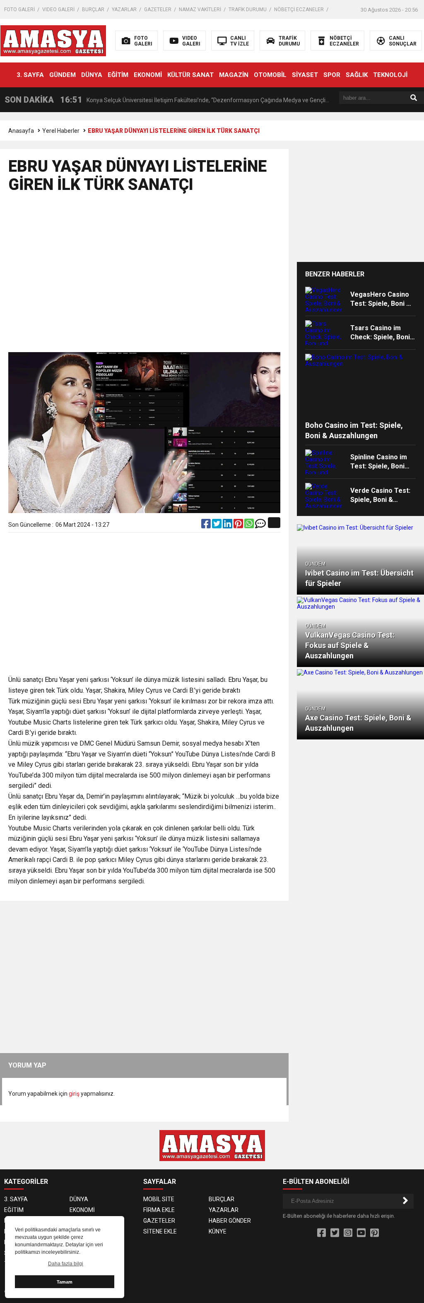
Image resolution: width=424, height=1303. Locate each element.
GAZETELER (157, 9)
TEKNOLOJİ (390, 75)
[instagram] (348, 1233)
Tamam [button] (64, 1281)
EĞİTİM (118, 75)
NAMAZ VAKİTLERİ (200, 9)
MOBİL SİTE (158, 1199)
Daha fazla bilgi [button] (65, 1264)
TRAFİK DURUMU (248, 9)
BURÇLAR (93, 9)
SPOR (331, 75)
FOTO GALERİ (19, 9)
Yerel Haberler (61, 130)
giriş (74, 1093)
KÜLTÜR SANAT (190, 75)
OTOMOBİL (270, 75)
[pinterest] (239, 525)
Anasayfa (21, 130)
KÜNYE (217, 1231)
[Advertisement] (146, 276)
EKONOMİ (148, 75)
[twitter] (217, 525)
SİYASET (305, 75)
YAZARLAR (124, 9)
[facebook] (206, 525)
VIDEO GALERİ (58, 9)
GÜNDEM (62, 75)
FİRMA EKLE (159, 1210)
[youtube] (361, 1233)
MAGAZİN (233, 75)
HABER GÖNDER (230, 1220)
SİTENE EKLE (160, 1231)
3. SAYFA (30, 75)
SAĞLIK (357, 75)
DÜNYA (91, 75)
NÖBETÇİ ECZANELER (299, 9)
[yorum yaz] (260, 525)
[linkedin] (228, 525)
